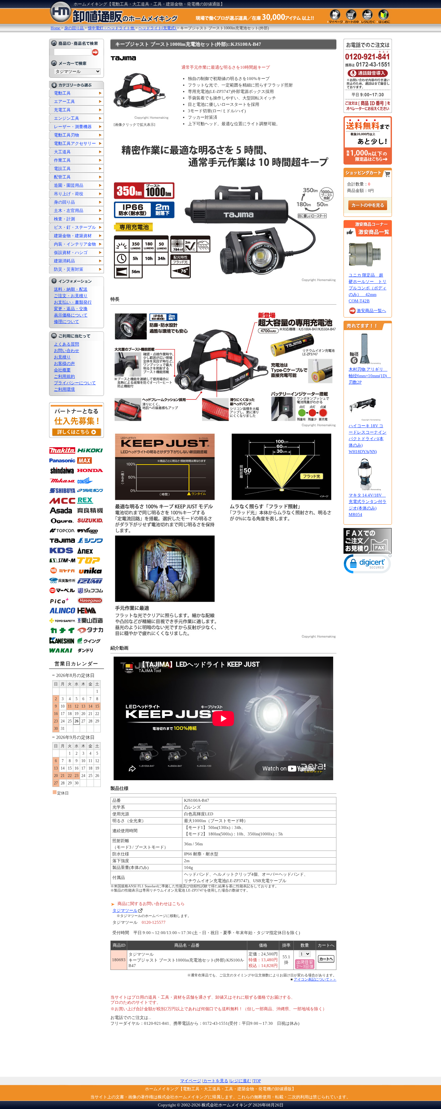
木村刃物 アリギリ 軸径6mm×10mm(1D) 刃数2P (370, 376)
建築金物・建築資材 (73, 235)
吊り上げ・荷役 (68, 193)
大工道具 (62, 151)
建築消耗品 (64, 260)
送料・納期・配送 (70, 289)
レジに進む (240, 1080)
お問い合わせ (66, 350)
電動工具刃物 (66, 135)
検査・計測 (64, 219)
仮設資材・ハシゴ (70, 252)
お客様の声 (64, 363)
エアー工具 (64, 101)
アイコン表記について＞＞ (315, 979)
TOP (257, 1080)
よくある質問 (66, 344)
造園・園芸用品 (68, 185)
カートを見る (215, 1080)
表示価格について (70, 315)
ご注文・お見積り (70, 295)
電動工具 (62, 93)
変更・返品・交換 (70, 308)
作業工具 (62, 160)
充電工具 (62, 109)
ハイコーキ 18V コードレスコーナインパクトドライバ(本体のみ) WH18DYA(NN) (367, 438)
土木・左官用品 (68, 210)
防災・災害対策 (68, 269)
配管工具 (62, 177)
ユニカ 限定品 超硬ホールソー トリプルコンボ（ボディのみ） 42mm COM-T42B (367, 288)
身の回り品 (64, 202)
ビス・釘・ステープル (75, 227)
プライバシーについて (75, 382)
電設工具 (62, 168)
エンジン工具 (66, 118)
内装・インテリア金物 (75, 244)
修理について (66, 321)
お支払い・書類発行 (73, 302)
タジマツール (125, 910)
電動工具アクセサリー (75, 143)
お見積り (62, 357)
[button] (368, 565)
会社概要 (62, 370)
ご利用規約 (64, 376)
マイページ (190, 1080)
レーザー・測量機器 (73, 126)
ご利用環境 (64, 389)
